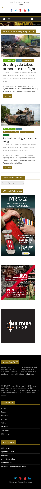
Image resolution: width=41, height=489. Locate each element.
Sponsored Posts (7, 452)
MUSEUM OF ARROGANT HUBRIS (13, 466)
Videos (6, 135)
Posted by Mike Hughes (22, 72)
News (19, 60)
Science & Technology (11, 132)
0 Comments (14, 75)
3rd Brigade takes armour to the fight (19, 66)
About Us (4, 455)
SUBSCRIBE (5, 430)
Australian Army (9, 60)
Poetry (3, 412)
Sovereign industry (27, 132)
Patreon (30, 374)
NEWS (3, 408)
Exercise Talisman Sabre (11, 78)
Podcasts (4, 415)
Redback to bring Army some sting (20, 140)
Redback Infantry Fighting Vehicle (18, 150)
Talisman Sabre (28, 60)
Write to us (5, 434)
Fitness (4, 419)
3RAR (23, 75)
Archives (4, 426)
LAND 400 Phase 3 (28, 147)
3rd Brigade (30, 75)
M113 (5, 150)
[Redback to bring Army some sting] (20, 105)
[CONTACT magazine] (3, 19)
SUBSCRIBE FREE (7, 463)
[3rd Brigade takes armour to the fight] (20, 36)
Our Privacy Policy (8, 459)
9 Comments (14, 147)
